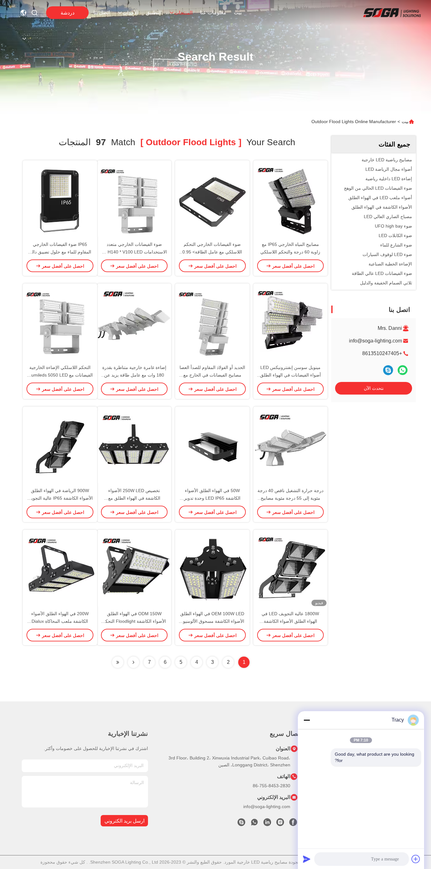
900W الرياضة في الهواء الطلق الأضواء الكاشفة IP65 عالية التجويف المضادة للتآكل (60, 498)
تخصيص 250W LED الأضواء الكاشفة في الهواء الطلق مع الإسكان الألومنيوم (134, 498)
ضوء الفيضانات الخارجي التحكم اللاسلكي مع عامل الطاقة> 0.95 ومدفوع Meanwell (212, 252)
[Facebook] (293, 823)
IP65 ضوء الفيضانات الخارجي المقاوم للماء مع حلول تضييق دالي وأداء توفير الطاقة (59, 252)
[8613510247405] (254, 823)
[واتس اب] (402, 370)
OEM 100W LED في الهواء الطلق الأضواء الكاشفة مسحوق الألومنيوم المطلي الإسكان (212, 621)
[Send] (307, 859)
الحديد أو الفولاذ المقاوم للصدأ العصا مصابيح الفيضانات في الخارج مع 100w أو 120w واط (212, 375)
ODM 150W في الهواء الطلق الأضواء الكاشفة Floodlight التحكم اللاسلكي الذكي (134, 621)
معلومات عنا (213, 12)
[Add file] (415, 859)
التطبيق (154, 12)
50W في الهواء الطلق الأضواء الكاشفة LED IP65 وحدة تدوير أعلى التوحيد (212, 498)
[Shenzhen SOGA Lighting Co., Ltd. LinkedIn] (267, 823)
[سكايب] (388, 370)
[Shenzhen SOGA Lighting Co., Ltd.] (392, 13)
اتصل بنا (101, 12)
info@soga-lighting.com (375, 340)
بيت (238, 12)
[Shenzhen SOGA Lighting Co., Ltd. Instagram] (280, 823)
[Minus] (306, 720)
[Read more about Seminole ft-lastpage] (117, 662)
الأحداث (130, 12)
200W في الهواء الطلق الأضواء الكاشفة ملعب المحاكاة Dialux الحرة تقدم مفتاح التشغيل (60, 621)
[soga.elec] (241, 823)
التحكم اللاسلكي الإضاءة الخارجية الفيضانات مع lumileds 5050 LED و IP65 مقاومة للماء (60, 375)
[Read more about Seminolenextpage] (133, 662)
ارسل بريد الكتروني (124, 821)
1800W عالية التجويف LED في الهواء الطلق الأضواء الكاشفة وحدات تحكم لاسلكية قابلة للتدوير (290, 621)
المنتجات (183, 12)
